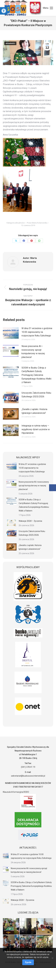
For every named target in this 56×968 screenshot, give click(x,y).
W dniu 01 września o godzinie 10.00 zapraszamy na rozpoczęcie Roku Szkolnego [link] (37, 332)
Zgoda (28, 962)
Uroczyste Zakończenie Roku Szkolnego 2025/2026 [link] (36, 394)
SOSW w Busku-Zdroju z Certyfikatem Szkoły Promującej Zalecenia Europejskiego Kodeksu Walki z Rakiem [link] (36, 375)
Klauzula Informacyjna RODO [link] (16, 792)
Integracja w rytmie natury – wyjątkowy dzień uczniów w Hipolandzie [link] (36, 429)
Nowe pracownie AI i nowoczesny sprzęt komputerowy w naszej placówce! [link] (33, 352)
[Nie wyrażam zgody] (52, 958)
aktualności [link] (10, 43)
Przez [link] (37, 223)
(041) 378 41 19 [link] (28, 767)
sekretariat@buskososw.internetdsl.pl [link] (28, 776)
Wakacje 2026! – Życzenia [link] (30, 521)
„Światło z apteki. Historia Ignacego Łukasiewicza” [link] (34, 411)
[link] (3, 11)
